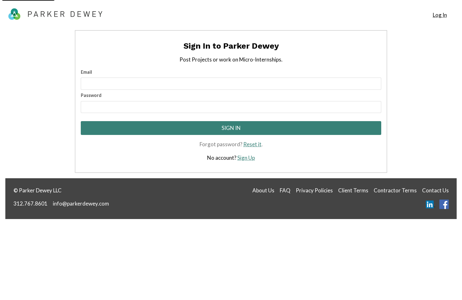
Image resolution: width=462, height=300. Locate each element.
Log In (440, 15)
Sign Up (246, 157)
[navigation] (440, 15)
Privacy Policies (314, 190)
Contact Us (435, 190)
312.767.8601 (30, 203)
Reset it (252, 144)
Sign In (231, 128)
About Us (263, 190)
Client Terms (353, 190)
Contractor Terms (395, 190)
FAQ (285, 190)
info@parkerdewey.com (81, 203)
